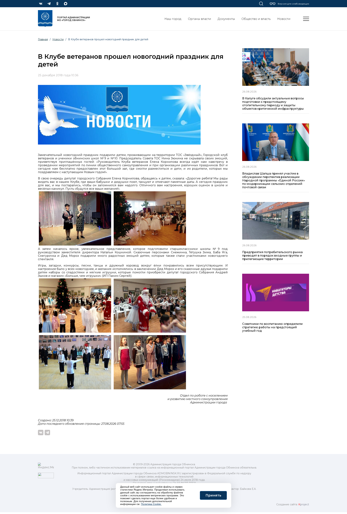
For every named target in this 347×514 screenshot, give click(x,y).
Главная (43, 39)
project (303, 504)
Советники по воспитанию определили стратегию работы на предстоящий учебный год (272, 327)
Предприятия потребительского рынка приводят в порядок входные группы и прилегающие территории (272, 255)
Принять (213, 495)
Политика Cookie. (151, 504)
